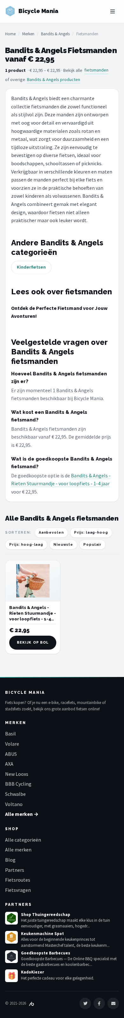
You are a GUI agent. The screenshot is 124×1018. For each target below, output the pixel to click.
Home (10, 34)
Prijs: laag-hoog (91, 532)
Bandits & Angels (55, 34)
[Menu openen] (112, 11)
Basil (10, 733)
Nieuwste (63, 545)
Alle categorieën (23, 840)
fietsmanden (96, 70)
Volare (12, 744)
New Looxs (16, 774)
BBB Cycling (18, 784)
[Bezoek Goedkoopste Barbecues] (11, 956)
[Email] (113, 1003)
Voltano (14, 804)
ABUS (11, 754)
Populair (92, 545)
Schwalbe (15, 794)
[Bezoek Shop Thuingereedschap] (11, 918)
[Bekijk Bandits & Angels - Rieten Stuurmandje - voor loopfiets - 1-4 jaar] (32, 580)
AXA (9, 764)
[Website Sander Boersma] (31, 1003)
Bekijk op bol (33, 642)
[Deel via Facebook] (99, 1003)
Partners (14, 870)
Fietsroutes (17, 880)
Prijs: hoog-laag (26, 545)
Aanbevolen (51, 532)
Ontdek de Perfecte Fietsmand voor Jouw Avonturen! (59, 312)
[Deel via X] (85, 1003)
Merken (28, 34)
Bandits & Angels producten (53, 79)
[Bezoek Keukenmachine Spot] (11, 937)
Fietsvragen (18, 890)
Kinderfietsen (31, 267)
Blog (10, 860)
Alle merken (18, 849)
